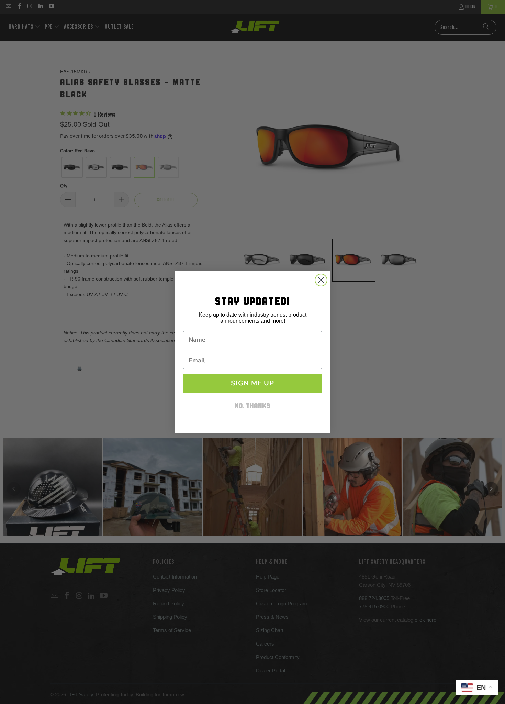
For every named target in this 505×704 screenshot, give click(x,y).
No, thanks (252, 406)
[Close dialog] (321, 280)
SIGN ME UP (252, 383)
